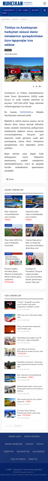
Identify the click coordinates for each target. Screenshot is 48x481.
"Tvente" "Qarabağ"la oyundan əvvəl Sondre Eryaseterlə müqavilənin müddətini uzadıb (28, 304)
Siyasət (8, 50)
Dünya (40, 444)
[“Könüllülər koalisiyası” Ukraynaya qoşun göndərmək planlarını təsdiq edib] (9, 365)
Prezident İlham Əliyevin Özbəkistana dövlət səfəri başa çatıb (28, 413)
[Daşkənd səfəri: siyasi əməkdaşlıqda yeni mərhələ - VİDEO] (35, 201)
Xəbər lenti (14, 436)
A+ (40, 86)
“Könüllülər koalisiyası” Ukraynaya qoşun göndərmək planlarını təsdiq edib (30, 364)
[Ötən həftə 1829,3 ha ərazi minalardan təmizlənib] (14, 230)
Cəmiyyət (9, 451)
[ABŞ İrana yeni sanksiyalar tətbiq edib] (9, 318)
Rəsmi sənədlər (13, 444)
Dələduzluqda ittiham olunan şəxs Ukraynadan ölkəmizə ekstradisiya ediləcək (30, 388)
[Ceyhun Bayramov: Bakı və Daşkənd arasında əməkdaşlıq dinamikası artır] (35, 230)
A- (34, 87)
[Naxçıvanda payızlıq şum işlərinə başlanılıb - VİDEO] (9, 402)
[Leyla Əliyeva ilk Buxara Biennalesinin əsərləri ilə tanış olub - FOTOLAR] (9, 352)
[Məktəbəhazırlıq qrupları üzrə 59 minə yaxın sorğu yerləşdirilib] (9, 341)
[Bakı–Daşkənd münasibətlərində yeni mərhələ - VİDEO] (14, 201)
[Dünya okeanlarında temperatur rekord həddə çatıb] (9, 329)
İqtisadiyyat (23, 451)
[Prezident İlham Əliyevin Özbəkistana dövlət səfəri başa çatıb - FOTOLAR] (9, 414)
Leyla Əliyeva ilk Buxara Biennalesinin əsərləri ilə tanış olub (30, 351)
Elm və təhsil (18, 459)
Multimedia (39, 451)
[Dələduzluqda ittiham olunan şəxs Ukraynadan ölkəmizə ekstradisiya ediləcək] (9, 389)
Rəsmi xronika (32, 436)
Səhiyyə (33, 459)
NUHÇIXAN (25, 112)
